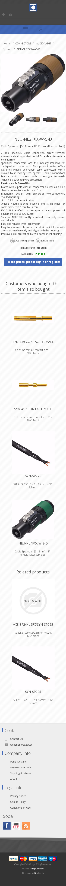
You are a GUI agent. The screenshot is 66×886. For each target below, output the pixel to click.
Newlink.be (39, 873)
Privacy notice (18, 796)
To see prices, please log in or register (33, 262)
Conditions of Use (20, 807)
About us (15, 779)
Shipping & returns (20, 773)
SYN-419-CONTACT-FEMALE (33, 342)
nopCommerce (38, 868)
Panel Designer (18, 761)
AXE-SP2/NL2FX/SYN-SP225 (33, 624)
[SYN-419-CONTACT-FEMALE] (33, 318)
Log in (10, 14)
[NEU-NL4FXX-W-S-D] (33, 519)
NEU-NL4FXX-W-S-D (33, 543)
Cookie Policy (18, 801)
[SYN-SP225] (33, 452)
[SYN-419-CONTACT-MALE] (33, 385)
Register (3, 14)
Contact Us (16, 738)
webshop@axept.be (21, 744)
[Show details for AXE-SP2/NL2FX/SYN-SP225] (33, 600)
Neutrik (42, 247)
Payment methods (20, 767)
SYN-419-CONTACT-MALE (33, 409)
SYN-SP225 (33, 476)
